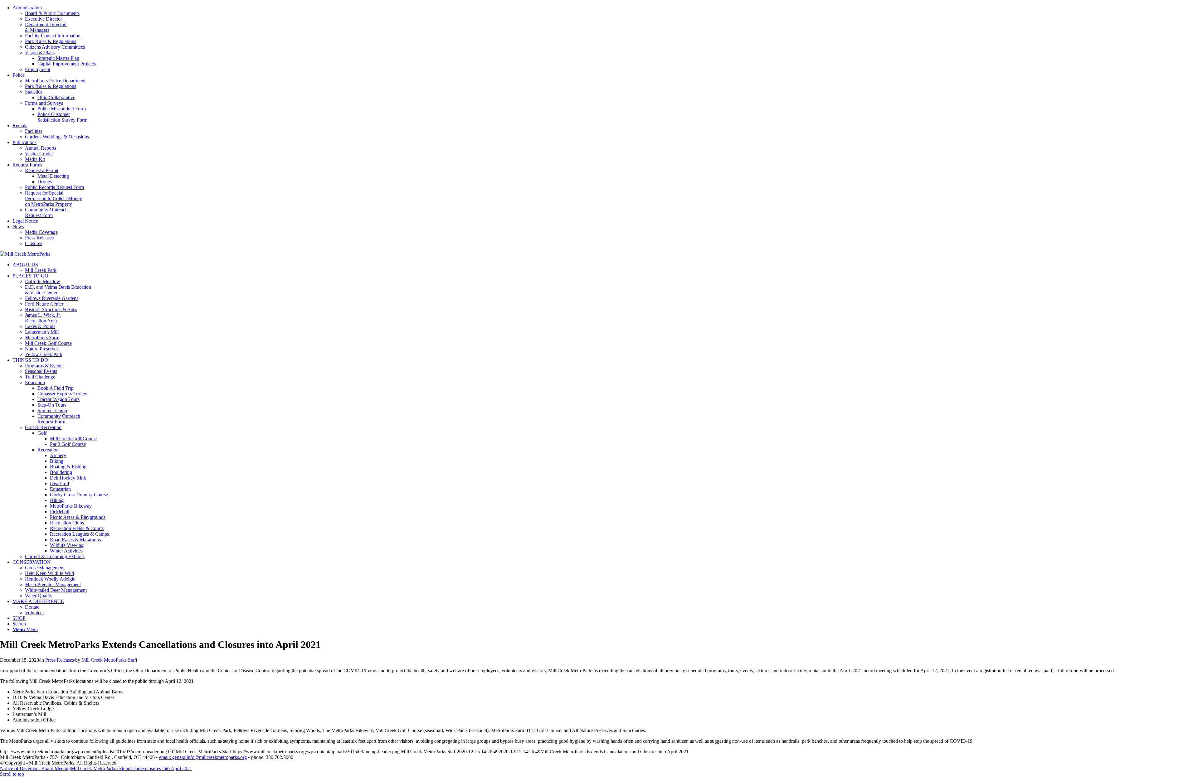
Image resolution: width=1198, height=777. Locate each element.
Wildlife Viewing (67, 545)
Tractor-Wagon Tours (58, 399)
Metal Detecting (53, 176)
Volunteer (34, 612)
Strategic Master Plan (58, 58)
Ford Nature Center (44, 303)
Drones (44, 181)
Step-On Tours (51, 405)
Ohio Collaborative (56, 97)
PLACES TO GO (30, 275)
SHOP (19, 618)
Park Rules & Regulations (50, 41)
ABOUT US (25, 264)
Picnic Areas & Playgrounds (77, 517)
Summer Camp (52, 410)
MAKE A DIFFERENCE (38, 601)
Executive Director (43, 19)
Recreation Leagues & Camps (79, 534)
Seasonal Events (41, 371)
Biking (56, 461)
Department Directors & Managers (46, 27)
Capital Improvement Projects (66, 63)
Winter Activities (66, 550)
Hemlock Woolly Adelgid (50, 579)
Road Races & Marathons (75, 539)
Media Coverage (41, 232)
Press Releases (39, 237)
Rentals (19, 125)
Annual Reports (40, 148)
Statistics (33, 91)
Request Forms (27, 164)
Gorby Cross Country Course (79, 494)
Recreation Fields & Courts (77, 528)
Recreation (48, 449)
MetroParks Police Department (55, 80)
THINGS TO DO (30, 360)
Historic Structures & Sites (51, 309)
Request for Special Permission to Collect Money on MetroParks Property (53, 198)
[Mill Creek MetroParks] (25, 254)
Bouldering (61, 472)
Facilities (33, 131)
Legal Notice (25, 221)
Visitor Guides (39, 153)
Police (18, 75)
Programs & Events (44, 365)
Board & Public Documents (52, 13)
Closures (33, 243)
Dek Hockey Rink (68, 477)
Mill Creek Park (40, 270)
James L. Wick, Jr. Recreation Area (43, 317)
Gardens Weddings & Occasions (57, 136)
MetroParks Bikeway (71, 506)
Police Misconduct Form (61, 108)
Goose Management (45, 567)
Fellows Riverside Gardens (51, 298)
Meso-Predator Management (53, 584)
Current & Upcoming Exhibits (55, 556)
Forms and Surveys (44, 103)
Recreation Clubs (67, 522)
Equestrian (60, 489)
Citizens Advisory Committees (55, 47)
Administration (27, 7)
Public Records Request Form (54, 187)
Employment (37, 69)
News (18, 226)
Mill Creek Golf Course (48, 343)
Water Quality (38, 595)
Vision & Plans (40, 52)
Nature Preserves (41, 348)
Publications (24, 142)
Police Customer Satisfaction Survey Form (62, 117)
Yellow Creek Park (43, 354)
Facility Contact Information (52, 35)
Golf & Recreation (43, 427)
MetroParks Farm (42, 337)
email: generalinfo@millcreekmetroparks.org (203, 757)
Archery (58, 455)
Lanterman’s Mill (42, 332)
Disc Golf (59, 483)
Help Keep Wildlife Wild (49, 573)
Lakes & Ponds (40, 326)
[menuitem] (605, 38)
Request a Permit (41, 170)
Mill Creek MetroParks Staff (109, 660)
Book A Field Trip (55, 388)
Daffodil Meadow (42, 281)
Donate (32, 607)
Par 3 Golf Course (68, 444)
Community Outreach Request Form (46, 212)
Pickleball (59, 511)
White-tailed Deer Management (56, 590)
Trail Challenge (40, 376)
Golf (41, 433)
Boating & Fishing (68, 466)
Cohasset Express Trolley (62, 393)
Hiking (57, 500)
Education (35, 382)
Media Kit (35, 159)
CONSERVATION (31, 562)
